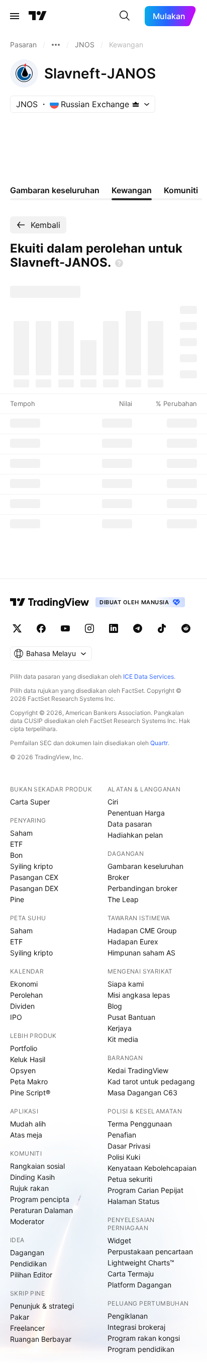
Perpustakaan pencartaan (150, 1251)
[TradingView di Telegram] (138, 628)
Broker (118, 877)
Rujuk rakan (29, 1188)
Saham (21, 833)
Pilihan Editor (31, 1274)
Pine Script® (30, 1092)
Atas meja (26, 1135)
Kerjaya (120, 1028)
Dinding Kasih (32, 1177)
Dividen (22, 1006)
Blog (115, 1006)
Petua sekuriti (130, 1179)
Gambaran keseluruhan (145, 866)
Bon (16, 855)
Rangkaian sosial (37, 1166)
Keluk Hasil (27, 1059)
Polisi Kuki (124, 1157)
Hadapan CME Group (142, 930)
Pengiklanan (128, 1316)
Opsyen (23, 1070)
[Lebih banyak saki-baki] (55, 44)
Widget (119, 1240)
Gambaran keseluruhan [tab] (54, 190)
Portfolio (23, 1048)
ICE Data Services (148, 676)
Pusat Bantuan (131, 1017)
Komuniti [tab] (181, 190)
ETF (16, 844)
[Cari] (125, 16)
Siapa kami (126, 984)
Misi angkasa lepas (139, 995)
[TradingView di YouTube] (65, 628)
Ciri (113, 801)
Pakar (19, 1317)
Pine (17, 899)
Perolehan (26, 995)
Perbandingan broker (142, 888)
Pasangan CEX (34, 877)
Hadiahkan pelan (135, 835)
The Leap (123, 899)
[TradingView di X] (17, 628)
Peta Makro (29, 1081)
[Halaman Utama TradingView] (38, 16)
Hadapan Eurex (133, 941)
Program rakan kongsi (144, 1338)
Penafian (122, 1135)
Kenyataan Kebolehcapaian (152, 1168)
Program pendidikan (141, 1349)
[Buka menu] (15, 16)
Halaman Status (133, 1201)
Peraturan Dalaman (41, 1210)
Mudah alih (28, 1123)
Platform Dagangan (139, 1284)
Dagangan (27, 1252)
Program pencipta (39, 1199)
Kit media (123, 1039)
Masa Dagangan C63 (142, 1092)
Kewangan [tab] (132, 190)
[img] (135, 104)
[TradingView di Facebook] (41, 628)
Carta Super (30, 801)
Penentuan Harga (136, 813)
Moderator (27, 1221)
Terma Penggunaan (140, 1123)
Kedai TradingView (138, 1070)
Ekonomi (24, 984)
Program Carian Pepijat (145, 1190)
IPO (16, 1017)
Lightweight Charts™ (141, 1262)
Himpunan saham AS (141, 952)
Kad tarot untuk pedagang (151, 1081)
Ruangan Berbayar (40, 1339)
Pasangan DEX (34, 888)
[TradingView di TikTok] (162, 628)
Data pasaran (130, 824)
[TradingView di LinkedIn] (114, 628)
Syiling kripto (31, 866)
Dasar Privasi (129, 1146)
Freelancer (27, 1328)
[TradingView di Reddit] (186, 628)
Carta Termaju (131, 1273)
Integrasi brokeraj (136, 1327)
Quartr (159, 743)
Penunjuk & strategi (42, 1306)
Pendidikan (28, 1263)
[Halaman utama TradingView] (49, 602)
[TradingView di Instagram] (89, 628)
